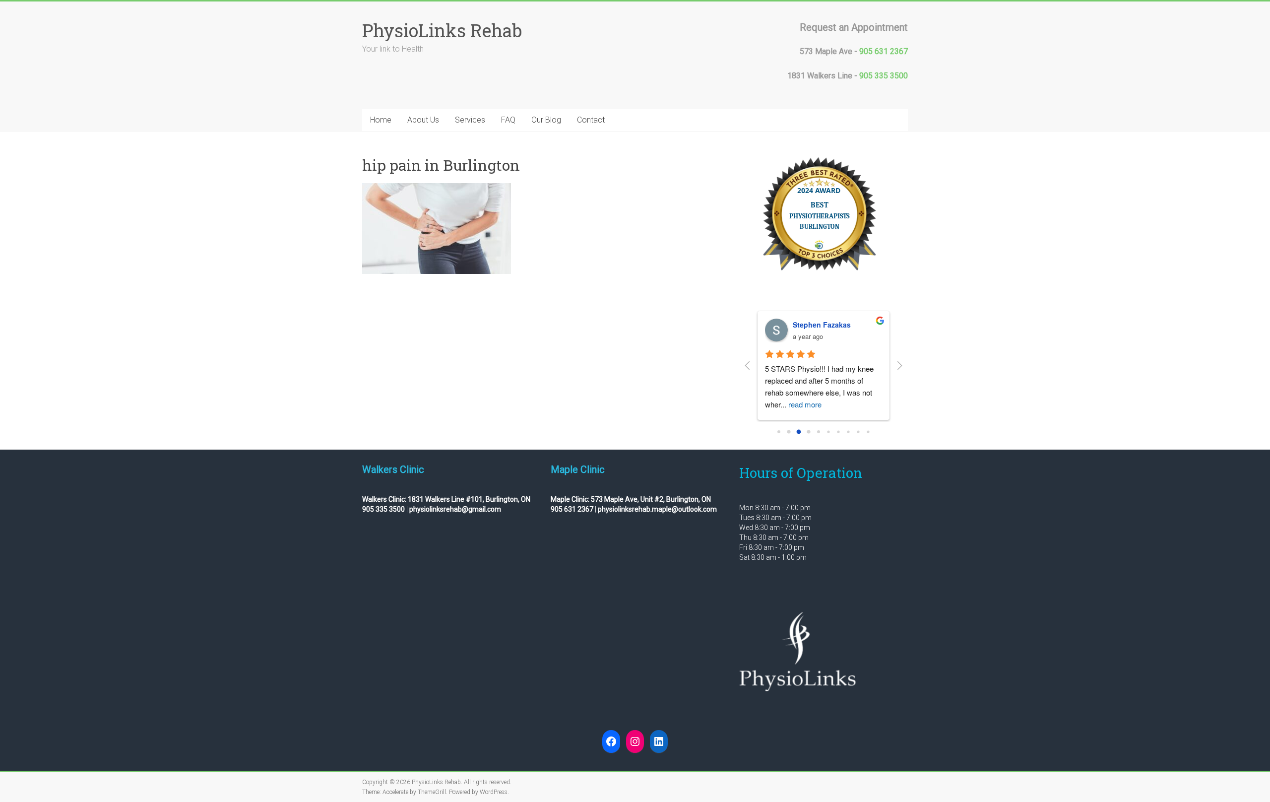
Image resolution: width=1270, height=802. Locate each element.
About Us (423, 120)
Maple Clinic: (570, 499)
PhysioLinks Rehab (442, 30)
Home (380, 120)
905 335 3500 (883, 75)
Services (470, 120)
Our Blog (546, 120)
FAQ (508, 120)
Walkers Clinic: (384, 499)
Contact (591, 120)
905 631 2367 (883, 51)
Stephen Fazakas (822, 325)
